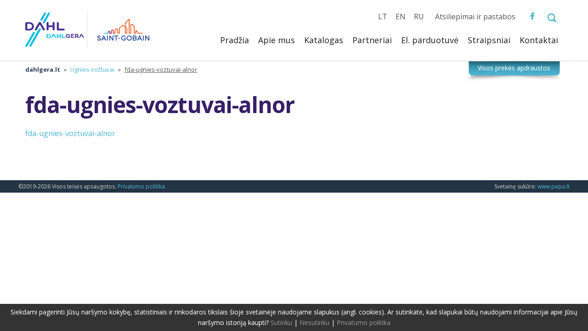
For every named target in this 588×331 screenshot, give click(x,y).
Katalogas (323, 40)
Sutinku (281, 322)
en (401, 16)
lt (382, 16)
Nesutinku (314, 322)
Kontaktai (539, 40)
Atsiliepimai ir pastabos (475, 16)
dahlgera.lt (42, 69)
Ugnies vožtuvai (92, 69)
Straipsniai (489, 40)
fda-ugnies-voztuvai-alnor (70, 133)
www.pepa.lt (553, 186)
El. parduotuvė (429, 40)
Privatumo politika (141, 186)
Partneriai (372, 40)
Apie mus (276, 40)
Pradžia (234, 40)
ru (419, 16)
